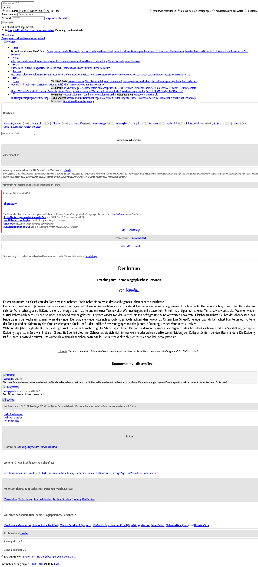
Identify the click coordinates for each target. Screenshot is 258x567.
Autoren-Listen (82, 74)
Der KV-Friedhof (169, 88)
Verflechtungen (25, 499)
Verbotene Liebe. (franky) (177, 525)
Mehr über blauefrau (13, 414)
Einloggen (8, 22)
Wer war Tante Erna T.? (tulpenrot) (76, 525)
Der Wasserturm (134, 473)
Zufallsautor (50, 74)
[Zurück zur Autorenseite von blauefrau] (8, 399)
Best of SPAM (153, 91)
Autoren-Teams (66, 74)
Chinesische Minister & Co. (147, 88)
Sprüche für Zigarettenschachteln (79, 88)
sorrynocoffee (77, 123)
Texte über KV (97, 84)
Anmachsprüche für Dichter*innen (115, 88)
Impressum (29, 556)
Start (15, 48)
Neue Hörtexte (116, 61)
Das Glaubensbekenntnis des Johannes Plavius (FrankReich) (31, 525)
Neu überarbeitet (94, 81)
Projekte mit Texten (110, 98)
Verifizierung (41, 98)
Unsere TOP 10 (117, 74)
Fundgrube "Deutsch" (171, 91)
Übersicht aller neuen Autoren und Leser (22, 126)
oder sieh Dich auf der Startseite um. (164, 51)
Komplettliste (36, 74)
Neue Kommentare (59, 61)
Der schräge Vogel (117, 473)
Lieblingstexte (150, 81)
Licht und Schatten (62, 499)
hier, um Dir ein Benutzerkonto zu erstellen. (31, 30)
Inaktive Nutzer (183, 74)
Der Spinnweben (150, 473)
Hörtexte (138, 94)
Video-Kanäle (151, 94)
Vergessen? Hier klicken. (58, 18)
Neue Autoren (78, 61)
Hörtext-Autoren (100, 74)
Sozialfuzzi (219, 123)
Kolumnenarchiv (107, 94)
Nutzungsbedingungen (23, 98)
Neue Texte (43, 61)
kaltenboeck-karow (195, 123)
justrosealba (37, 123)
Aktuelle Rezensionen (182, 98)
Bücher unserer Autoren (142, 98)
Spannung (76, 499)
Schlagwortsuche (40, 68)
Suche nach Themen (60, 68)
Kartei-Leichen (148, 74)
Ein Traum (52, 473)
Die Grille (42, 473)
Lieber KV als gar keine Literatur (74, 91)
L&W (56, 564)
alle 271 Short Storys (131, 230)
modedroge (91, 256)
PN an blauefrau (11, 420)
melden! (24, 533)
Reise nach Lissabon (43, 499)
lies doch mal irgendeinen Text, (97, 51)
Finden (6, 7)
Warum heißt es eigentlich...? (106, 91)
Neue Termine (132, 61)
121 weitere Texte (201, 525)
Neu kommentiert (113, 81)
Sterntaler (153, 123)
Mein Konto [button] (7, 35)
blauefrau (132, 290)
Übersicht (16, 84)
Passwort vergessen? (34, 38)
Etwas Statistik (28, 91)
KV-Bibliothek (163, 98)
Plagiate (125, 98)
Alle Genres (83, 84)
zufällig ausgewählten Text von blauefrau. (38, 447)
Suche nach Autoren (81, 68)
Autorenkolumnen (72, 94)
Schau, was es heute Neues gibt (63, 51)
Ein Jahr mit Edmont (84, 473)
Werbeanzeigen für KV (133, 91)
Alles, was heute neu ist (23, 61)
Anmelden (17, 38)
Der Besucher (101, 473)
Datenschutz (69, 556)
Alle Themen (70, 84)
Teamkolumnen (90, 94)
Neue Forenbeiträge (96, 61)
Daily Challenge (91, 98)
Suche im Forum (101, 68)
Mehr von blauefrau (13, 417)
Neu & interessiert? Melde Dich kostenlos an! (208, 51)
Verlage (90, 101)
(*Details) (67, 170)
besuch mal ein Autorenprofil (129, 51)
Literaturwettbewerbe (74, 101)
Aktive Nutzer (132, 74)
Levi (6, 473)
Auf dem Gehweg (66, 473)
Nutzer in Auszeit (165, 74)
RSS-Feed (37, 564)
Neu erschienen (76, 81)
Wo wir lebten (10, 499)
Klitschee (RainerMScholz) (153, 525)
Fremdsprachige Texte (169, 81)
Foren (16, 81)
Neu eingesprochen (133, 81)
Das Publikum (88, 499)
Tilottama (56, 123)
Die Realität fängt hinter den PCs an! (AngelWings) (116, 525)
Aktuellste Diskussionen (34, 84)
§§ (14, 94)
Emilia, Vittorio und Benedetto (23, 473)
